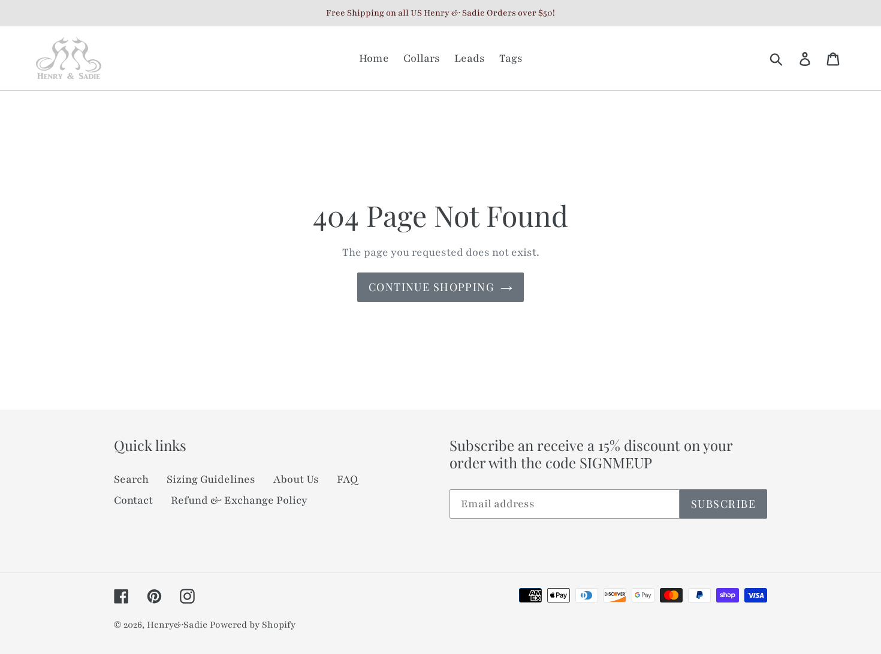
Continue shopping (431, 287)
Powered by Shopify (252, 625)
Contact (133, 500)
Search (131, 479)
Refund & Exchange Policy (239, 500)
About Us (296, 479)
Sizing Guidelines (211, 479)
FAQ (347, 479)
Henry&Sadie (177, 625)
